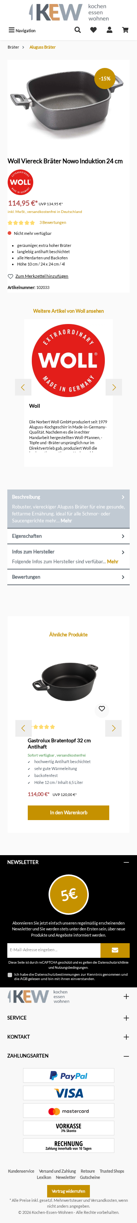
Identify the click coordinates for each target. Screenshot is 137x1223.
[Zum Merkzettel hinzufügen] (102, 710)
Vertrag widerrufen (68, 1191)
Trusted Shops (112, 1171)
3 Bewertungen (52, 222)
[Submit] (115, 950)
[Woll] (20, 181)
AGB (23, 978)
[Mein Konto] (110, 30)
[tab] (68, 509)
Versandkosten (104, 1200)
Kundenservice (21, 1171)
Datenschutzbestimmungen (57, 974)
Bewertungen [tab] (26, 577)
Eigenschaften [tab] (27, 536)
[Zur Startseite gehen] (68, 12)
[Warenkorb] (125, 30)
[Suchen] (78, 30)
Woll (34, 406)
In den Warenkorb (68, 812)
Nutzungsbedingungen (71, 967)
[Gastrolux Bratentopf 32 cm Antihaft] (68, 682)
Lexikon (44, 1177)
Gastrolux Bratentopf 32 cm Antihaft (59, 743)
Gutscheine (90, 1177)
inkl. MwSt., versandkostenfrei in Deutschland (45, 212)
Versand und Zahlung (57, 1171)
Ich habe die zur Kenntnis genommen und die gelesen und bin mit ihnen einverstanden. (71, 976)
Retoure (88, 1171)
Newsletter (66, 1177)
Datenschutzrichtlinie (113, 962)
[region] (68, 101)
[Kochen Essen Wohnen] (38, 996)
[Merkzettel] (93, 30)
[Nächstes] (114, 387)
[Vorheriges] (23, 387)
